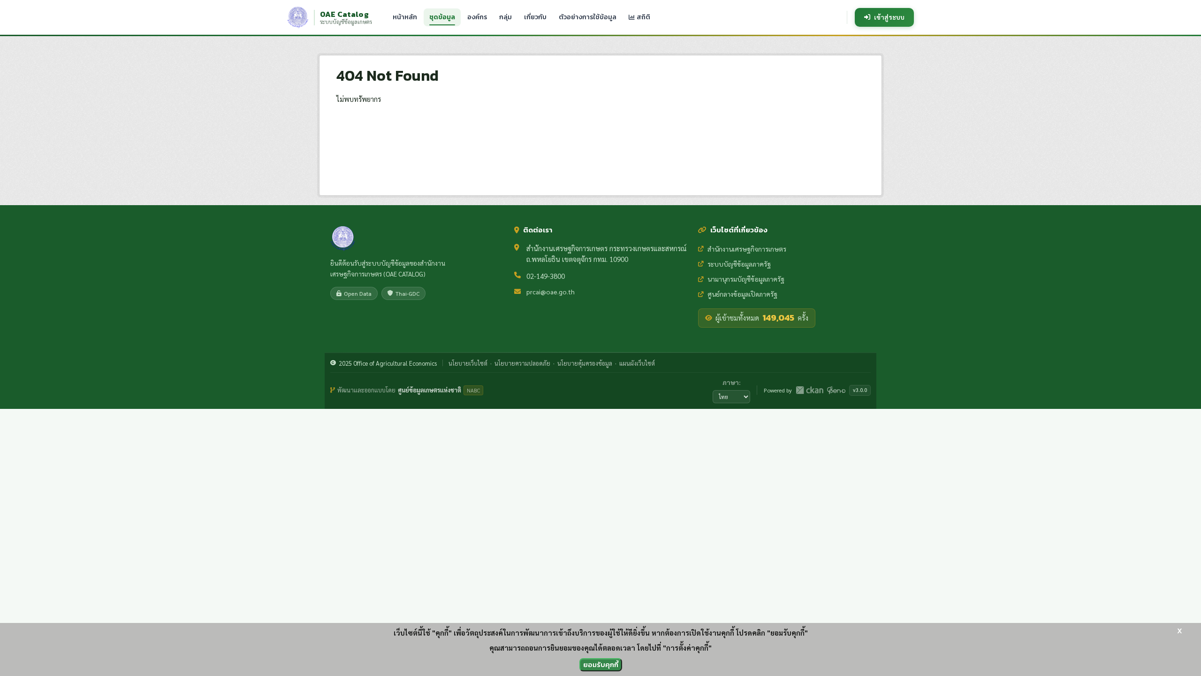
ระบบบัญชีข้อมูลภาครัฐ (739, 264)
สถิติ (642, 17)
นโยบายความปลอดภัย (522, 363)
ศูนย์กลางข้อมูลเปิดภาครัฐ (742, 294)
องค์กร (477, 17)
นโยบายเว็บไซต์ (467, 363)
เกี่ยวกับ (535, 17)
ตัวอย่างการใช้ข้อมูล (587, 17)
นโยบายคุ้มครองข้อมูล (584, 363)
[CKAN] (809, 390)
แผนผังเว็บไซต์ (637, 363)
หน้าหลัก (405, 17)
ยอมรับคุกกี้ (600, 664)
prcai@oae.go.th (550, 291)
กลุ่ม (505, 17)
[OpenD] (836, 390)
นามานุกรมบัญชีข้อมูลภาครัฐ (745, 279)
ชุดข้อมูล (442, 17)
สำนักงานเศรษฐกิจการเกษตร (746, 249)
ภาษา (730, 382)
